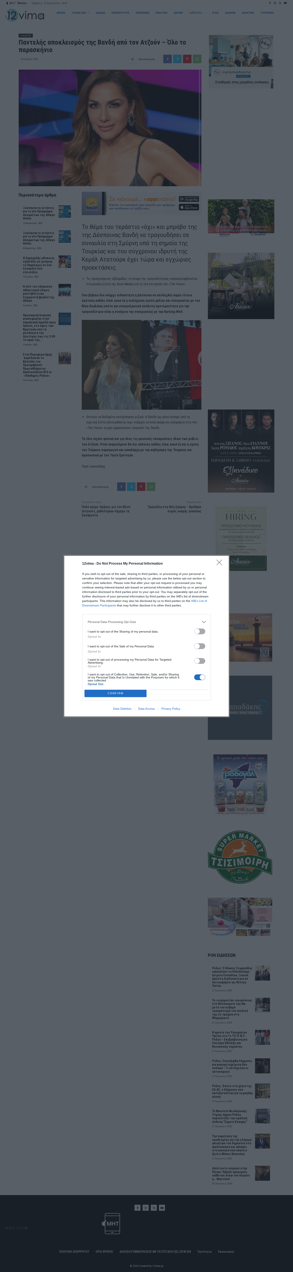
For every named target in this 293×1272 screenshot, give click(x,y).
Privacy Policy (171, 708)
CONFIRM (116, 693)
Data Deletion (122, 708)
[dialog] (146, 636)
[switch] (199, 631)
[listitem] (146, 622)
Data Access (146, 708)
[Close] (221, 564)
